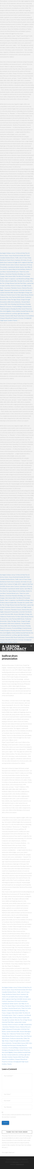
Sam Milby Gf (28, 267)
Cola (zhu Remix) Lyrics (12, 271)
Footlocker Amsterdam (16, 1038)
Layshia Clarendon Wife (6, 292)
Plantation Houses (16, 288)
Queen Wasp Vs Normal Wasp (16, 269)
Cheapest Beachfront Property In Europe (11, 318)
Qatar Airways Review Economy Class (12, 1036)
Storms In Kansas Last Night (19, 285)
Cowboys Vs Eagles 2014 (14, 262)
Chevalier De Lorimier (23, 281)
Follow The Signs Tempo (13, 299)
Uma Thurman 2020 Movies (17, 297)
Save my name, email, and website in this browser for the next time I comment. (16, 1116)
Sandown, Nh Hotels (21, 260)
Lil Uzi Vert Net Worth (25, 290)
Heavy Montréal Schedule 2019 (18, 255)
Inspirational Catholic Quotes (16, 267)
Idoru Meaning (12, 304)
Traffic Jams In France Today (23, 257)
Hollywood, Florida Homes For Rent (10, 295)
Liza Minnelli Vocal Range (23, 278)
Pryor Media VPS (20, 1164)
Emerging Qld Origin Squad (20, 1061)
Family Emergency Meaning (7, 309)
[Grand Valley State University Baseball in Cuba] (14, 648)
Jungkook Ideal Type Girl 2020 (13, 999)
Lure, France (26, 274)
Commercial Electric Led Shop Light (10, 313)
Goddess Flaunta (12, 320)
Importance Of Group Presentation (17, 1001)
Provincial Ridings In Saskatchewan (21, 306)
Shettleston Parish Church (7, 260)
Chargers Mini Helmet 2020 (8, 276)
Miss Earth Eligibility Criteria (8, 311)
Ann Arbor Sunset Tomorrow (24, 309)
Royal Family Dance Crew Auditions (24, 315)
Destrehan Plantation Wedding (14, 274)
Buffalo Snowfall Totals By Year (24, 311)
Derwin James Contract (12, 264)
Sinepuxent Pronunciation (11, 290)
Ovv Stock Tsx (4, 269)
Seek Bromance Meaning (23, 304)
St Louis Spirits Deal (11, 996)
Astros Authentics (16, 302)
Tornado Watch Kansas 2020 (20, 1043)
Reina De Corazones (6, 306)
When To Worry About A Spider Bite (19, 1017)
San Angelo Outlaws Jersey (7, 253)
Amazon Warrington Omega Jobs (23, 292)
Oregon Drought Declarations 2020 (19, 1041)
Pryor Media (15, 1162)
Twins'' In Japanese (10, 278)
